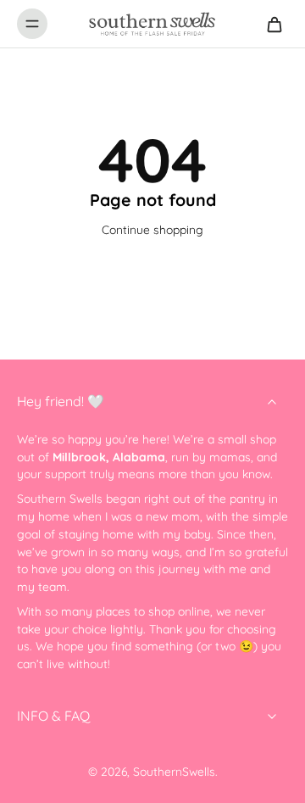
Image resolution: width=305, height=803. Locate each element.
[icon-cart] (269, 24)
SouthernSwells (174, 771)
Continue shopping (152, 229)
